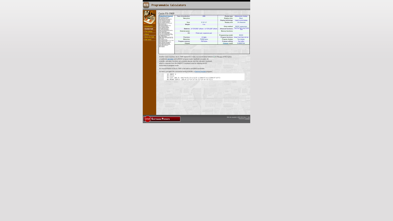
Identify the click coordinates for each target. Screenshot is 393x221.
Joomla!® (247, 118)
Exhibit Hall (149, 29)
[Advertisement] (149, 74)
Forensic (226, 43)
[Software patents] (161, 121)
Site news (148, 39)
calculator (170, 59)
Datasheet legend (166, 16)
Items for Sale (149, 37)
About (147, 34)
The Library (148, 31)
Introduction (149, 26)
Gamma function (200, 71)
